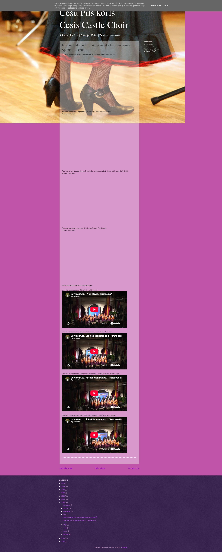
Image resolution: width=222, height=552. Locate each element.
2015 (63, 499)
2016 (63, 496)
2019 (63, 486)
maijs (65, 528)
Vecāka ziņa (133, 468)
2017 (63, 493)
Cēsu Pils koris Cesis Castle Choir (94, 18)
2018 (63, 489)
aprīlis (65, 531)
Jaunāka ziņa (66, 468)
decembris (67, 505)
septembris (67, 511)
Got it (166, 6)
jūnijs (65, 525)
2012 (63, 541)
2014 (63, 502)
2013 (63, 538)
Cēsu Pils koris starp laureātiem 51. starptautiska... (80, 520)
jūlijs (65, 515)
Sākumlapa (100, 468)
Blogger (124, 547)
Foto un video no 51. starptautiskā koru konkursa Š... (80, 517)
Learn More (156, 6)
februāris (66, 534)
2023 (63, 483)
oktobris (66, 508)
